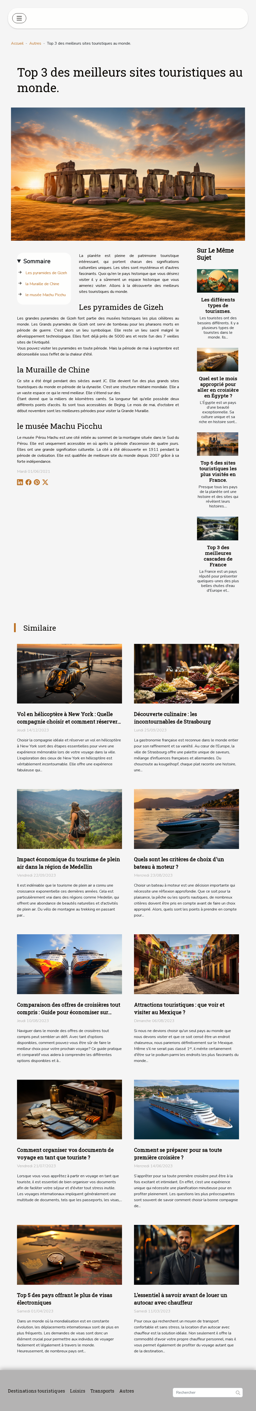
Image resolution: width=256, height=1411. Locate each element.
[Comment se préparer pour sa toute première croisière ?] (186, 1109)
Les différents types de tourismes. (218, 305)
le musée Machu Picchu (46, 295)
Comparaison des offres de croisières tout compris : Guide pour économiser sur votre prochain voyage (68, 1012)
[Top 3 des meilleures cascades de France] (217, 528)
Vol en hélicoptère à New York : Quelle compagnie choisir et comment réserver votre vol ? (67, 721)
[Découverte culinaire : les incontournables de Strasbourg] (186, 673)
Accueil (17, 43)
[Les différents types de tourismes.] (217, 281)
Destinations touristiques (36, 1391)
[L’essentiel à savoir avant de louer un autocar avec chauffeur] (186, 1254)
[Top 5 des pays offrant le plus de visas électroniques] (69, 1254)
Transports (102, 1391)
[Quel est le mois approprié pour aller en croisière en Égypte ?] (217, 359)
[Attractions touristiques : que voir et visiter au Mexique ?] (186, 964)
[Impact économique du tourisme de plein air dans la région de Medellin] (69, 819)
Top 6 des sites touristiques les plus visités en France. (218, 471)
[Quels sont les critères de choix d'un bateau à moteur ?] (186, 819)
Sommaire (36, 261)
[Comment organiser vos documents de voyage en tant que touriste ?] (69, 1109)
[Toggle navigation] (19, 18)
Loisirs (77, 1391)
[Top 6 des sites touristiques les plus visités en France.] (217, 444)
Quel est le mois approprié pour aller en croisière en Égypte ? (218, 387)
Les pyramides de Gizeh (46, 273)
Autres (35, 43)
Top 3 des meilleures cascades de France (218, 556)
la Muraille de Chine (42, 284)
